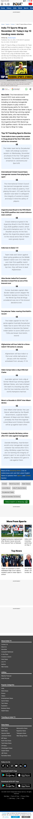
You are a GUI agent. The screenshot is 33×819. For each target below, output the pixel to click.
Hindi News (4, 659)
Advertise (4, 649)
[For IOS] (24, 786)
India (14, 8)
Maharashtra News (22, 728)
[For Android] (8, 786)
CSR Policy (12, 798)
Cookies (4, 813)
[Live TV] (30, 4)
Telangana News (21, 733)
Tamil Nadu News (6, 743)
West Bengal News (22, 735)
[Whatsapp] (26, 89)
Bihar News (4, 728)
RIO (18, 798)
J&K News (4, 753)
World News (4, 691)
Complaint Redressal (7, 652)
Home (3, 8)
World (20, 8)
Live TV (3, 661)
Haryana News (5, 733)
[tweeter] (7, 766)
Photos (3, 693)
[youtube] (16, 766)
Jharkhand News (6, 735)
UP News (4, 745)
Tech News (4, 703)
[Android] (25, 1)
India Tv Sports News (19, 488)
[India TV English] (18, 4)
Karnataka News (6, 755)
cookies (6, 817)
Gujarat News (5, 750)
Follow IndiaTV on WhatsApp (15, 502)
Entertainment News (7, 698)
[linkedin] (20, 766)
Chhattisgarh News (6, 748)
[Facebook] (3, 766)
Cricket (13, 24)
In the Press (4, 654)
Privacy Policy (25, 796)
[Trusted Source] (15, 89)
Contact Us (4, 644)
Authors (3, 664)
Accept (15, 817)
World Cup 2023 (14, 484)
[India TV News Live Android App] (8, 775)
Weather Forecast (6, 676)
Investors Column (6, 657)
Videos (9, 8)
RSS (23, 798)
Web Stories (4, 666)
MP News (4, 738)
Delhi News (4, 730)
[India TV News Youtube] (31, 1)
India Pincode (5, 678)
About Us (4, 647)
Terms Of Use (15, 796)
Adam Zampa (26, 484)
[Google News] (5, 89)
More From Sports (16, 521)
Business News (5, 708)
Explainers (4, 705)
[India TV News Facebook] (28, 1)
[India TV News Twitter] (29, 1)
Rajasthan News (21, 730)
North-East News (6, 740)
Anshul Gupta (12, 37)
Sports (26, 8)
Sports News (5, 701)
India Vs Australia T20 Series (11, 496)
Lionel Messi (6, 488)
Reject (26, 817)
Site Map (6, 796)
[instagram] (12, 766)
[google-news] (25, 766)
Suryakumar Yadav (8, 492)
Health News (5, 710)
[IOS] (24, 1)
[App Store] (24, 775)
